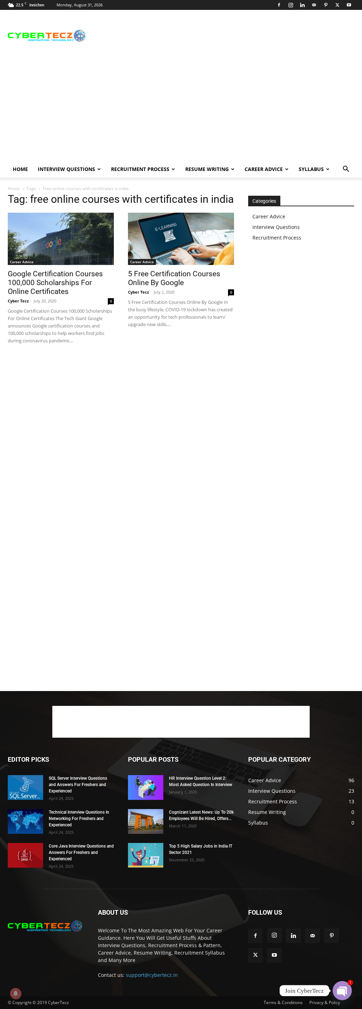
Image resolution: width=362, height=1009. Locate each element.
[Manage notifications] (15, 993)
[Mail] (314, 5)
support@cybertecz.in (152, 975)
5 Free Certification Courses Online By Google (174, 278)
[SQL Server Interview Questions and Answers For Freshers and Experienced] (25, 787)
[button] (345, 169)
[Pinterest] (325, 5)
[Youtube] (349, 5)
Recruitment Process (140, 169)
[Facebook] (279, 5)
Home (20, 169)
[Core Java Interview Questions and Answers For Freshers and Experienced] (25, 855)
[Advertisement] (225, 35)
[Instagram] (290, 5)
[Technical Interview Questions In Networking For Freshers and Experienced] (25, 821)
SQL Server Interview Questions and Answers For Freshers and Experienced (78, 784)
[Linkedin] (302, 5)
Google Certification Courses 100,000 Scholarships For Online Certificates (55, 283)
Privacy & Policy (324, 1002)
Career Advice (264, 169)
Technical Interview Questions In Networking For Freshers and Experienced (79, 818)
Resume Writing (207, 169)
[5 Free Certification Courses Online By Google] (181, 239)
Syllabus (311, 169)
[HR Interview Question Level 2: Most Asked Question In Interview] (145, 787)
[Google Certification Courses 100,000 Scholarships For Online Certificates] (61, 239)
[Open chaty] (342, 990)
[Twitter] (337, 5)
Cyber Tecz (18, 300)
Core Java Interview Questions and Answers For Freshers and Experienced (81, 852)
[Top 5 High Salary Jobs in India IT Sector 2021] (145, 855)
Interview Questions (66, 169)
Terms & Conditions (283, 1002)
